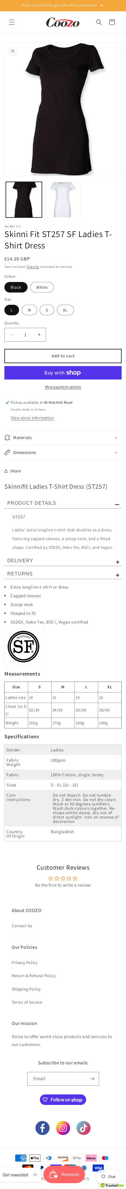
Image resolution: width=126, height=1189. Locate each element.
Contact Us (22, 925)
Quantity (11, 323)
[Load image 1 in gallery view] (24, 200)
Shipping (33, 267)
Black (16, 287)
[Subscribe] (92, 1079)
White (42, 287)
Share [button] (15, 470)
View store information (32, 417)
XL (65, 310)
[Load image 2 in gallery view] (63, 200)
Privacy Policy (24, 962)
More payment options (63, 386)
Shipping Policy (26, 989)
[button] (11, 22)
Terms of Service (27, 1002)
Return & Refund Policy (33, 975)
